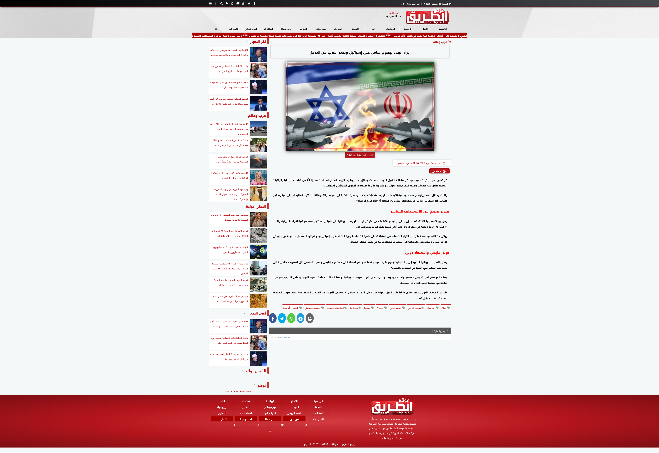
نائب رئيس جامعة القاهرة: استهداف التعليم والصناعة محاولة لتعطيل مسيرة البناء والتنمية (226, 35)
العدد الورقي (251, 28)
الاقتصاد (390, 28)
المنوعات (318, 418)
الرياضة (408, 28)
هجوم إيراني (414, 307)
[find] (221, 3)
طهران (380, 307)
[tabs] (210, 3)
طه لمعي (436, 171)
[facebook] (254, 3)
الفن (373, 28)
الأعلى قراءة (256, 205)
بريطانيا (354, 307)
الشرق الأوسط (291, 307)
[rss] (227, 3)
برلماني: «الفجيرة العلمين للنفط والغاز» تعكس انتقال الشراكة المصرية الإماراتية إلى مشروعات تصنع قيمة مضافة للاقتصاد (351, 35)
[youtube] (243, 3)
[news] (238, 3)
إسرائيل (431, 307)
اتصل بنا (222, 418)
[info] (216, 3)
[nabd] (232, 3)
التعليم (222, 412)
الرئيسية (443, 28)
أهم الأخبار (257, 312)
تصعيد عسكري (313, 307)
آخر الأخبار (258, 40)
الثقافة (355, 28)
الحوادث (338, 28)
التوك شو (234, 28)
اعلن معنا (270, 418)
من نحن (294, 418)
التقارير (303, 28)
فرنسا (367, 307)
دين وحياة (286, 28)
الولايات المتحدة (335, 307)
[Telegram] (300, 318)
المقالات (268, 28)
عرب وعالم (321, 28)
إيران (444, 307)
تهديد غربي (396, 307)
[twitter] (249, 3)
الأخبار (425, 28)
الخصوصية (246, 418)
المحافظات (246, 412)
